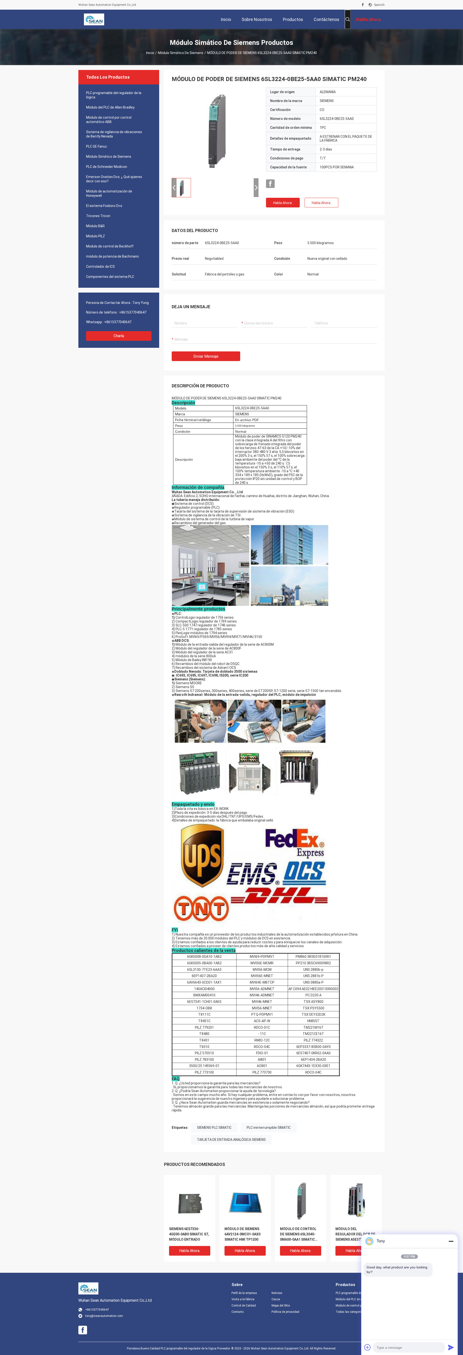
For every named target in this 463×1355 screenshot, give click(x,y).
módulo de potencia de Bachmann (112, 256)
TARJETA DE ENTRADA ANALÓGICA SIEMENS (231, 1140)
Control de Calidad (244, 1305)
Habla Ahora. (283, 203)
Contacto (238, 1312)
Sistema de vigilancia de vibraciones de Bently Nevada (114, 134)
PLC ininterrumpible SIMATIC (269, 1127)
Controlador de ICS (100, 266)
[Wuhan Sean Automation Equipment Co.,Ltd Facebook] (362, 5)
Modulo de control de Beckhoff (110, 246)
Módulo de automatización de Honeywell (109, 193)
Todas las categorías (350, 1312)
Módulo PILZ (95, 236)
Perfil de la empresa (244, 1293)
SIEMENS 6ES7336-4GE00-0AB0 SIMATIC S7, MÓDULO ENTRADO (189, 1234)
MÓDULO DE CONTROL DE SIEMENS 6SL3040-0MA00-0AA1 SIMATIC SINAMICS (298, 1234)
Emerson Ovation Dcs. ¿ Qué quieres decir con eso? (114, 179)
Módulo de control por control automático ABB (108, 120)
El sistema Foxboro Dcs (104, 206)
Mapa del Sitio (281, 1305)
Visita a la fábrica (243, 1299)
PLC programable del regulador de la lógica (113, 95)
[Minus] (451, 1241)
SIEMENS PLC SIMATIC (214, 1127)
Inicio (150, 53)
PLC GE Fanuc (96, 146)
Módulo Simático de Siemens (180, 53)
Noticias (277, 1293)
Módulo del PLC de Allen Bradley (110, 107)
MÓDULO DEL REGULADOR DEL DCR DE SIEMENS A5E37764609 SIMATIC (355, 1234)
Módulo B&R (95, 226)
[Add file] (367, 1347)
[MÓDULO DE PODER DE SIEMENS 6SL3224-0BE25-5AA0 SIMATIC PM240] (215, 131)
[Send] (451, 1347)
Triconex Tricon (98, 216)
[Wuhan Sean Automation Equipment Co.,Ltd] (94, 19)
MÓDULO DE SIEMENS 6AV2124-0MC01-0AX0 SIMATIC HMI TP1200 (242, 1234)
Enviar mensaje (205, 356)
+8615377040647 (132, 312)
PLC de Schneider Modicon (106, 167)
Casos (276, 1299)
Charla (119, 336)
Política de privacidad (285, 1312)
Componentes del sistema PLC (110, 277)
